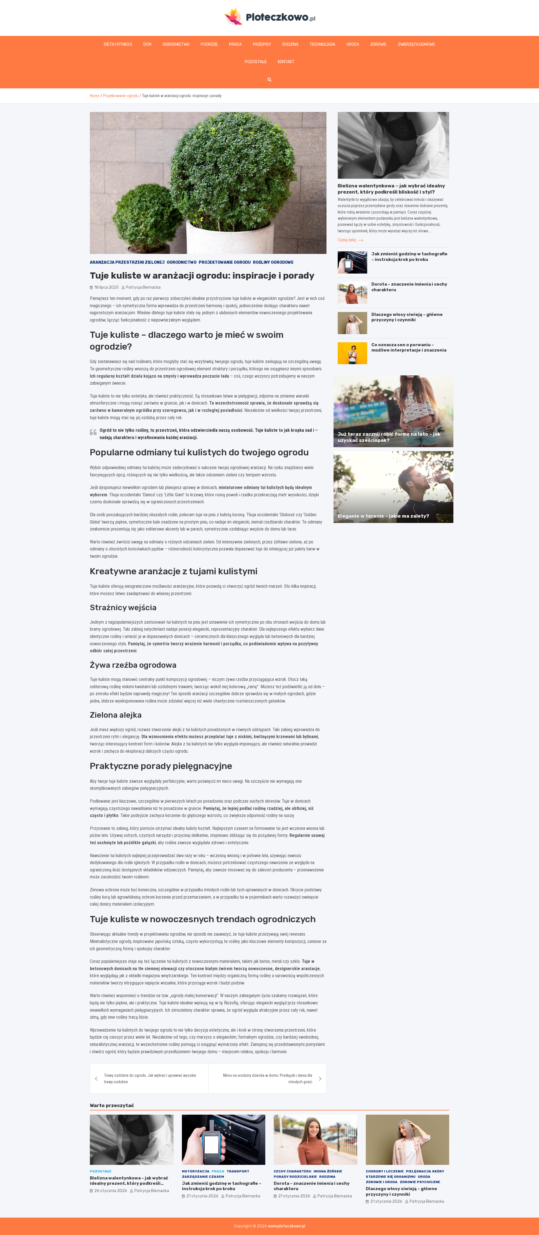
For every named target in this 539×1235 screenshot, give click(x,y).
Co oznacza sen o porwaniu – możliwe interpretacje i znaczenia (408, 347)
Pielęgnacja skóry (425, 1171)
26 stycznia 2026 (110, 1190)
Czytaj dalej (347, 240)
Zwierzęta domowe (416, 44)
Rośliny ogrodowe (273, 262)
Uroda (352, 44)
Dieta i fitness (118, 44)
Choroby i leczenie (385, 1171)
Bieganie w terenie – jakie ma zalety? (383, 516)
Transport (238, 1171)
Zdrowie (378, 44)
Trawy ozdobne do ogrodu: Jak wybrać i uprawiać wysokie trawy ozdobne (150, 1078)
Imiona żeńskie (328, 1171)
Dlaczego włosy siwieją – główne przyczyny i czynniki (407, 317)
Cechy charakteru (292, 1171)
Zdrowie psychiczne (420, 1182)
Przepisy (262, 44)
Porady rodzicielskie (295, 1177)
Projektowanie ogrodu (225, 262)
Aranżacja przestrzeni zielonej (127, 262)
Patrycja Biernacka (143, 287)
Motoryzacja (195, 1171)
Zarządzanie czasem (203, 1177)
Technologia (322, 44)
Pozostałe (256, 61)
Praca (235, 44)
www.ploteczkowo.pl (286, 1226)
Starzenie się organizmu (390, 1177)
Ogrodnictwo (176, 44)
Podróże (209, 44)
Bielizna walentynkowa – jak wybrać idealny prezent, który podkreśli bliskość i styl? (129, 1184)
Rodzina (290, 44)
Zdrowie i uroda (382, 1182)
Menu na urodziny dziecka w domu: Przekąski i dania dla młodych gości (267, 1078)
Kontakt (286, 61)
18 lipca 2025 (106, 287)
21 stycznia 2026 (202, 1196)
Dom (147, 44)
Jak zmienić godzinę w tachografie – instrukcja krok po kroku (409, 256)
